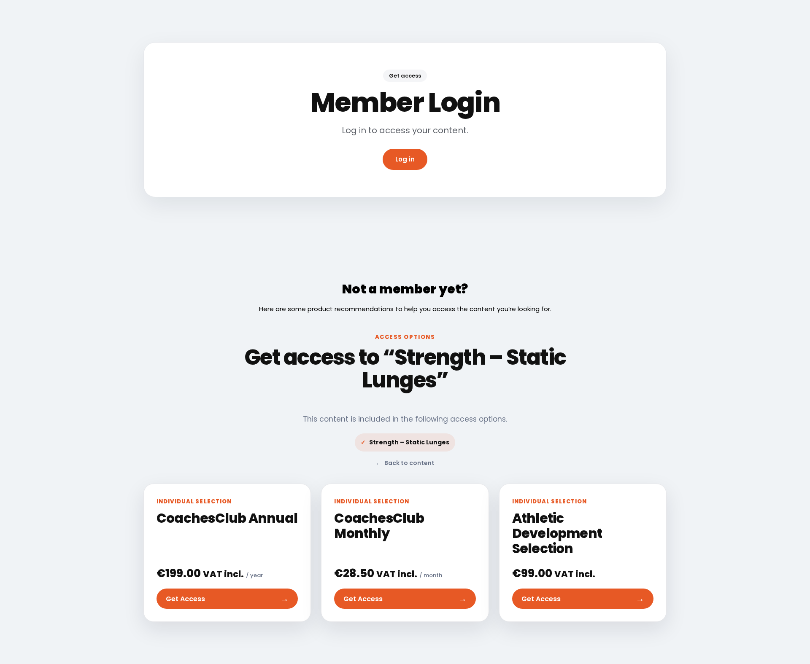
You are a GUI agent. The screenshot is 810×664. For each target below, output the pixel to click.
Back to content (405, 463)
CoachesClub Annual (227, 518)
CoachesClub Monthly (379, 526)
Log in (405, 159)
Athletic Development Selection (557, 533)
